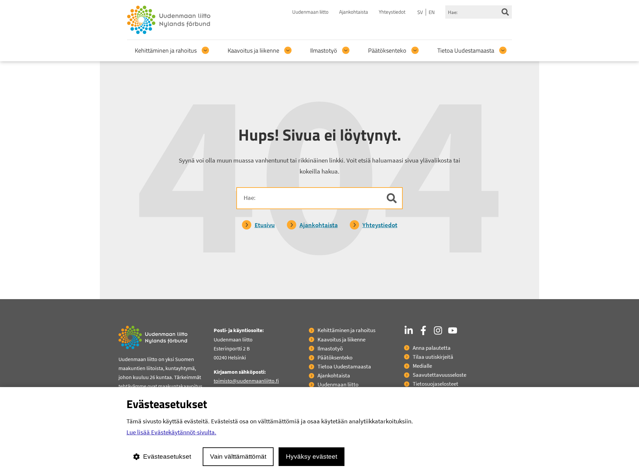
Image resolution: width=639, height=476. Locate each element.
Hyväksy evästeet (311, 456)
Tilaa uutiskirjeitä (433, 356)
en (432, 12)
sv (420, 12)
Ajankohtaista (353, 12)
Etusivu (265, 225)
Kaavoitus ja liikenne (253, 50)
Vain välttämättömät (238, 456)
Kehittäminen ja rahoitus (166, 50)
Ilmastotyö (323, 50)
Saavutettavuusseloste (439, 374)
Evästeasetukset (167, 456)
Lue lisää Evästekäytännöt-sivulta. (171, 432)
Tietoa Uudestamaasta (465, 50)
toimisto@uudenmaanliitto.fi (246, 380)
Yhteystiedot (392, 12)
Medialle (422, 365)
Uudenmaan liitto (310, 12)
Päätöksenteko (387, 50)
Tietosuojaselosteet (435, 383)
